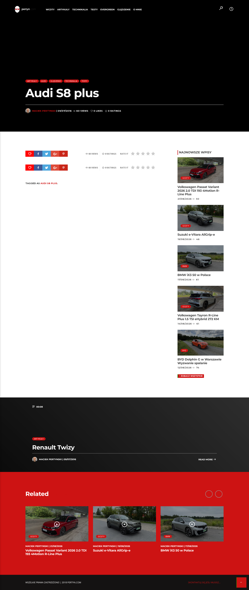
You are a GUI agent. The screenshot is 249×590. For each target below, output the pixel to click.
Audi (43, 81)
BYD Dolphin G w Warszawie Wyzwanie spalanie (199, 361)
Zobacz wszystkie (192, 376)
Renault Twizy (53, 447)
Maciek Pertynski (44, 110)
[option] (57, 533)
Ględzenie (123, 9)
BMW (184, 266)
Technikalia (80, 9)
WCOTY (50, 9)
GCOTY (185, 178)
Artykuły (63, 9)
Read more (205, 459)
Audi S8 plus (48, 183)
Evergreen (107, 9)
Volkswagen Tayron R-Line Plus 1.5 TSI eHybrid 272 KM (198, 317)
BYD (184, 350)
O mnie (137, 9)
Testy (94, 9)
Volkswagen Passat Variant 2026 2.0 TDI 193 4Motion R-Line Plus (199, 190)
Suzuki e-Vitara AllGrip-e (196, 234)
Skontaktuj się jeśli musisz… (204, 582)
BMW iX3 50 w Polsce (194, 275)
